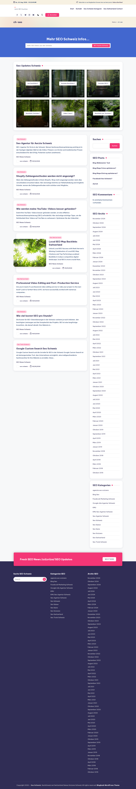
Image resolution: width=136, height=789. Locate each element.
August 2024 (98, 232)
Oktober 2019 (98, 430)
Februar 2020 (98, 421)
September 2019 (99, 434)
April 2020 (97, 412)
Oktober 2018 (98, 455)
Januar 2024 (97, 262)
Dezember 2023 (99, 266)
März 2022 (97, 348)
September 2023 (99, 279)
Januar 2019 (97, 447)
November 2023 (99, 270)
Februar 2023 (98, 309)
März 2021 (97, 378)
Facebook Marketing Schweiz (104, 499)
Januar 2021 (97, 382)
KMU (94, 507)
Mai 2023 (96, 296)
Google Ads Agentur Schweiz (104, 503)
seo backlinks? (32, 83)
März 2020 (97, 417)
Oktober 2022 (98, 322)
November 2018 (99, 451)
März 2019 (97, 442)
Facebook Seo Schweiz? (102, 179)
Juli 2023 (96, 287)
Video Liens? (68, 113)
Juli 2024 (96, 236)
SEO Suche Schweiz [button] (101, 46)
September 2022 (99, 326)
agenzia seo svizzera (101, 490)
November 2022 (99, 318)
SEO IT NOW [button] (109, 559)
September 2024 (99, 227)
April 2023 (97, 300)
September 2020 (99, 391)
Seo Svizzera (97, 533)
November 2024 (99, 219)
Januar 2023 (97, 313)
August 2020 (98, 395)
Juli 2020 (96, 399)
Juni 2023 (96, 292)
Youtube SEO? (103, 83)
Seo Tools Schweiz (23, 344)
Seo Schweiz (21, 139)
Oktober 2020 (98, 387)
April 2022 (97, 344)
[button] (52, 15)
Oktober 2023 (98, 275)
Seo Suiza (96, 529)
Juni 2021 (96, 365)
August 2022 (98, 331)
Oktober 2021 (98, 352)
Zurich (95, 184)
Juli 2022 (96, 335)
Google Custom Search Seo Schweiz (36, 348)
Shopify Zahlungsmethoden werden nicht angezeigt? (45, 176)
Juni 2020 (96, 404)
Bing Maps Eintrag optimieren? (105, 173)
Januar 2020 (98, 425)
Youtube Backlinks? (68, 83)
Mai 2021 (96, 369)
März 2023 (97, 305)
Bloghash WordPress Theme (108, 785)
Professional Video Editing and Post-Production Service (47, 283)
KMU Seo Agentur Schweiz (103, 512)
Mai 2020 (96, 408)
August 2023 (98, 283)
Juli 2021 (96, 361)
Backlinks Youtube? (33, 113)
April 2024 (97, 249)
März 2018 (97, 464)
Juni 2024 (96, 240)
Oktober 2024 (98, 223)
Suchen (97, 139)
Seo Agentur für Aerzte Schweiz (34, 143)
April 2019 (96, 438)
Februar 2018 (98, 468)
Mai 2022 (96, 339)
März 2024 (97, 253)
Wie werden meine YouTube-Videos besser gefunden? (46, 208)
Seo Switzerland (55, 237)
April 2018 (96, 460)
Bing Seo (96, 495)
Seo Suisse (97, 525)
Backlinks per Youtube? (103, 113)
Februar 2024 (98, 257)
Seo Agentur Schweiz (101, 516)
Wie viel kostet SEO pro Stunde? (34, 315)
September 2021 (99, 356)
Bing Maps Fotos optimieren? (104, 168)
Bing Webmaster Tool (101, 163)
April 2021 (96, 374)
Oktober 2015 (98, 473)
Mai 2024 (96, 244)
